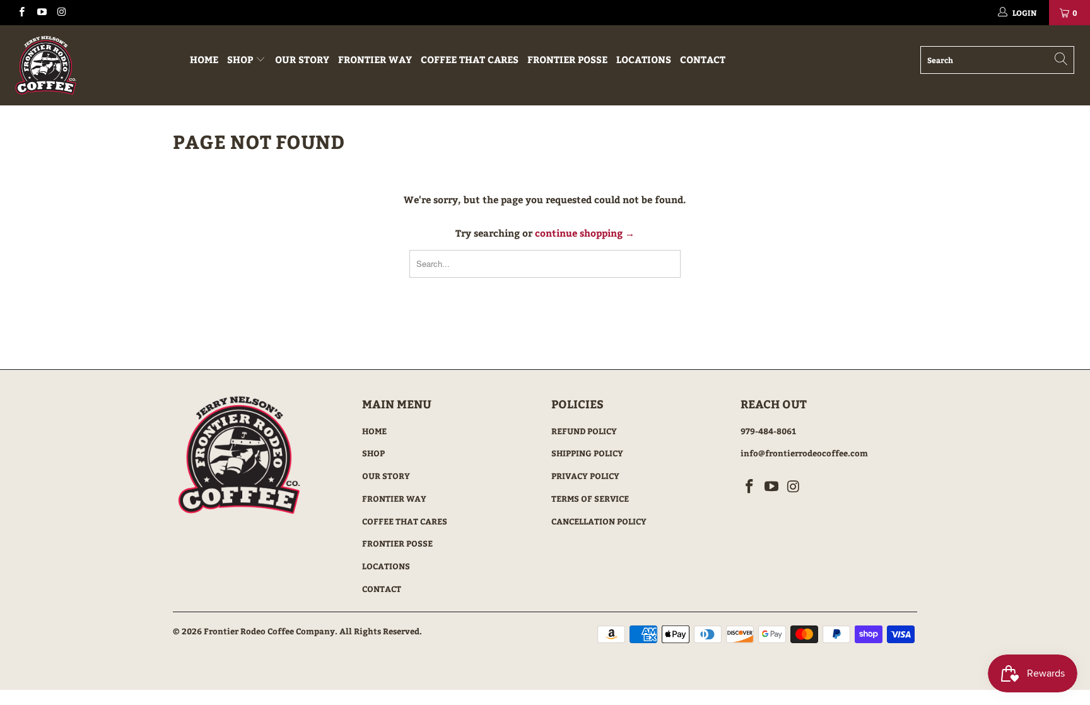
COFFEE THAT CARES (470, 59)
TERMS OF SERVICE (590, 498)
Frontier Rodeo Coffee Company (269, 631)
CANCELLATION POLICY (599, 521)
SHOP (241, 59)
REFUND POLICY (584, 431)
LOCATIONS (643, 59)
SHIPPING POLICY (587, 453)
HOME (204, 59)
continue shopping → (585, 233)
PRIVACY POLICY (585, 476)
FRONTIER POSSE (567, 59)
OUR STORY (302, 59)
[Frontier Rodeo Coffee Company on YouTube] (40, 13)
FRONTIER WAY (375, 59)
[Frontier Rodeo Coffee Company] (93, 65)
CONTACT (702, 59)
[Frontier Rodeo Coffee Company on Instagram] (61, 13)
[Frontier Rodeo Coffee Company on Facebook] (21, 13)
